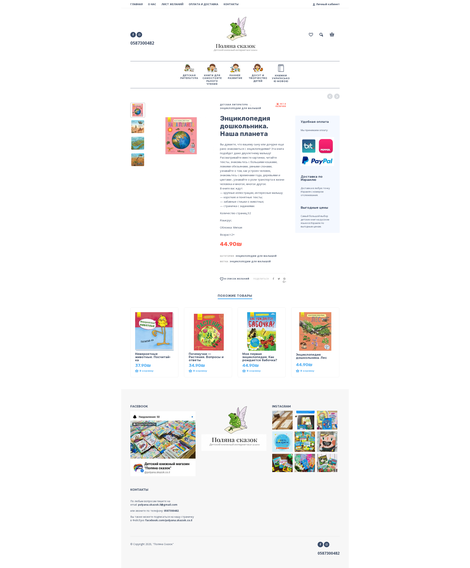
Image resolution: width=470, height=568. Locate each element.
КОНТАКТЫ (231, 4)
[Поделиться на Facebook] (272, 278)
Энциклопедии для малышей (240, 108)
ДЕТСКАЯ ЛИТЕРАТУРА (234, 104)
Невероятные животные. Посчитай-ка (153, 357)
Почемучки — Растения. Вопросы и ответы (206, 357)
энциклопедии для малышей (250, 261)
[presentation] (154, 136)
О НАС (152, 4)
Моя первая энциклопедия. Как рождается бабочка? (259, 357)
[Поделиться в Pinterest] (283, 278)
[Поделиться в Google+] (283, 281)
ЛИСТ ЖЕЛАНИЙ (172, 4)
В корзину (146, 370)
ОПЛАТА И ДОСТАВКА (203, 4)
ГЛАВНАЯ (136, 4)
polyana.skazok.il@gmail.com (157, 504)
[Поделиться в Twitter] (278, 278)
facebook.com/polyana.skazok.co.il (168, 520)
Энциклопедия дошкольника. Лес (311, 356)
